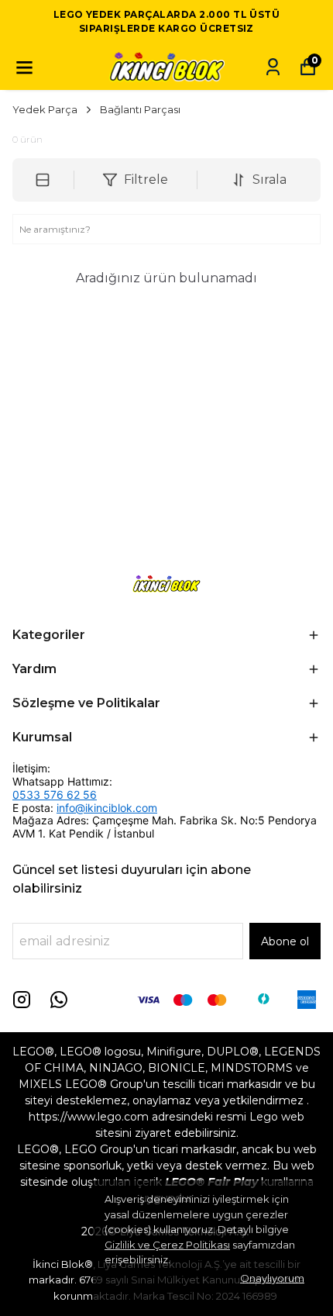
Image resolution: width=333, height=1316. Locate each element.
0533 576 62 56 (54, 794)
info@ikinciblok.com (107, 807)
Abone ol (285, 941)
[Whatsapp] (59, 999)
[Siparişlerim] (273, 67)
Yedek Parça (44, 109)
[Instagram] (21, 999)
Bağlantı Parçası (140, 109)
